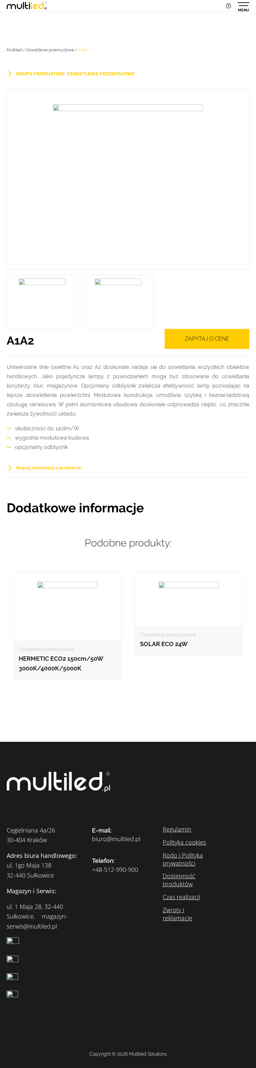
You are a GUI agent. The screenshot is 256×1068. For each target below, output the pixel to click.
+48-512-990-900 (115, 869)
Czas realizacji (181, 897)
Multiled (14, 50)
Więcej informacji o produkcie (48, 468)
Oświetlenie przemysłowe (50, 50)
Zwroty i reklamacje (177, 914)
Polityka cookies (184, 842)
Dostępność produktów (179, 880)
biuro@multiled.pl (116, 839)
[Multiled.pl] (27, 5)
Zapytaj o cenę (207, 339)
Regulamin (177, 829)
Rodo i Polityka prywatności (183, 859)
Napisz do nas (228, 6)
